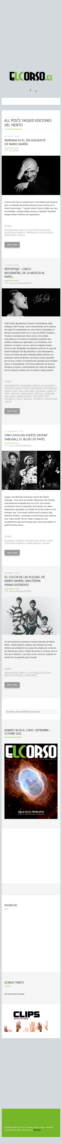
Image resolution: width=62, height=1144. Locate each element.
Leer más (12, 244)
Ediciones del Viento (14, 230)
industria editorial (14, 675)
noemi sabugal (24, 396)
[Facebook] (28, 89)
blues (19, 388)
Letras (7, 226)
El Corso (14, 150)
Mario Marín (10, 235)
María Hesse (27, 393)
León (49, 540)
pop (47, 396)
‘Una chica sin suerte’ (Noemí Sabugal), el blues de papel (25, 437)
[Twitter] (34, 89)
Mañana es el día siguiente (40, 232)
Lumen (50, 391)
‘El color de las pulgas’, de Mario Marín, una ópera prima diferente (24, 581)
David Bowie (36, 388)
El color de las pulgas (38, 230)
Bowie (26, 388)
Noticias (15, 117)
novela (21, 235)
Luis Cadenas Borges (20, 283)
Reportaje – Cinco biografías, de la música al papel (24, 273)
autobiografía (11, 385)
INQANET (37, 1130)
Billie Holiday (48, 385)
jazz (21, 391)
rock (19, 399)
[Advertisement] (31, 34)
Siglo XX (27, 399)
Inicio (7, 117)
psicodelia (9, 399)
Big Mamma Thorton (30, 385)
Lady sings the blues (34, 391)
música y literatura (44, 393)
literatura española (14, 232)
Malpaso (15, 393)
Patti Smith (38, 396)
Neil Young (9, 396)
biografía (9, 388)
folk (15, 391)
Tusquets (38, 399)
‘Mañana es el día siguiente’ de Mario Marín (25, 142)
